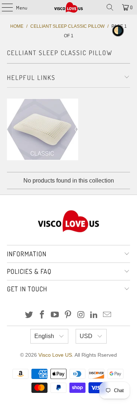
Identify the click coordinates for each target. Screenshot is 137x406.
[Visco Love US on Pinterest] (68, 315)
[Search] (110, 7)
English (45, 336)
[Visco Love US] (68, 7)
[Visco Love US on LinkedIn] (94, 315)
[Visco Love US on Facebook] (42, 315)
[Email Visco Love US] (107, 315)
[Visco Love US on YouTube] (55, 315)
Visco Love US (55, 355)
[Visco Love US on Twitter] (29, 315)
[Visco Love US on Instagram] (81, 315)
